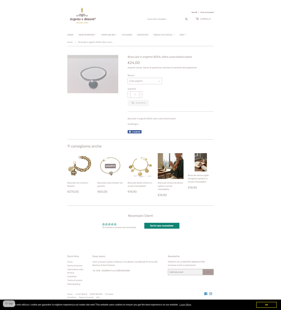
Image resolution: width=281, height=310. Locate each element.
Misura (131, 75)
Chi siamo (127, 34)
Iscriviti (208, 272)
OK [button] (266, 305)
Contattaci (143, 34)
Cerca (69, 261)
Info (182, 34)
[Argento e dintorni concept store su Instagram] (210, 294)
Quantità (132, 88)
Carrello (205, 19)
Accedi (194, 12)
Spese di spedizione (152, 67)
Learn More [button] (185, 304)
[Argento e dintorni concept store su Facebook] (205, 294)
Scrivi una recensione (161, 225)
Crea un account (207, 12)
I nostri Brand (86, 34)
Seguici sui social (163, 34)
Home (70, 34)
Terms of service (74, 265)
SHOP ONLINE (108, 34)
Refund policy (73, 284)
